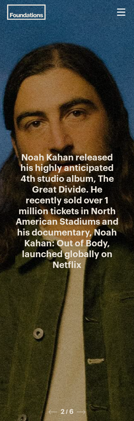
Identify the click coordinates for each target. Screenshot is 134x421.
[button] (121, 12)
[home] (26, 12)
